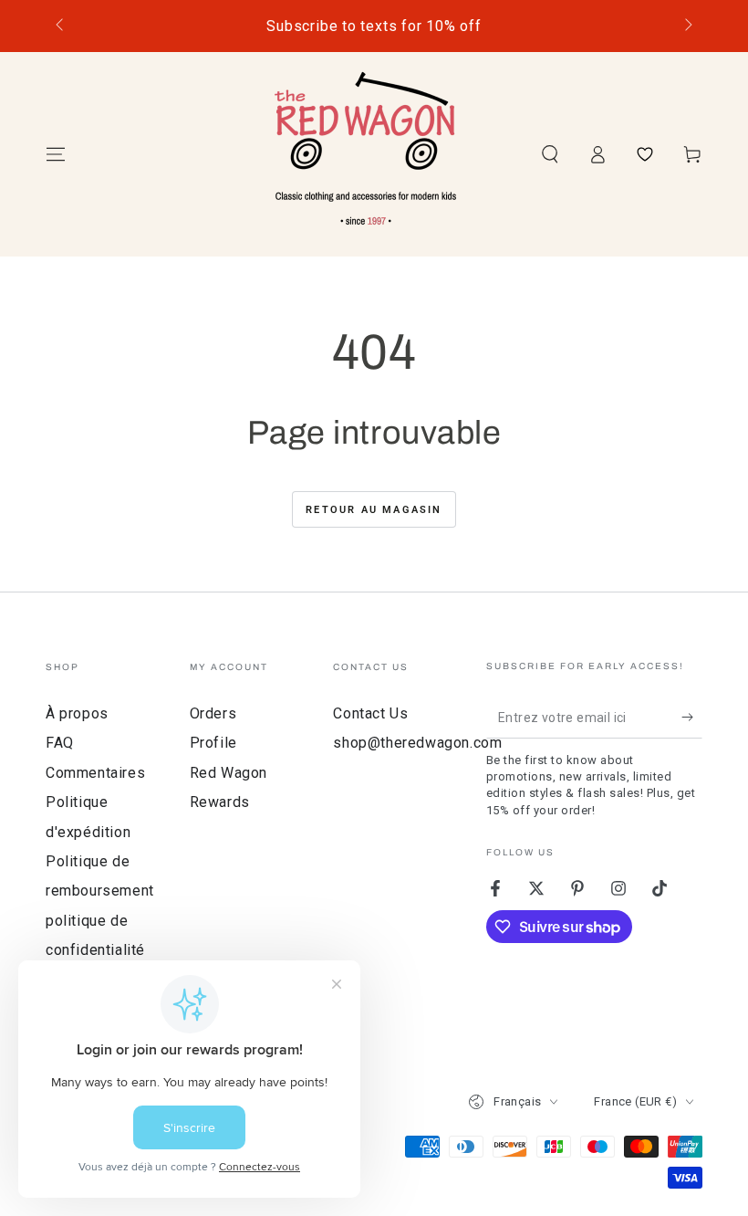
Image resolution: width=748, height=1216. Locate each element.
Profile (213, 742)
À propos (77, 713)
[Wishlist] (645, 154)
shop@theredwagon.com (417, 742)
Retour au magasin (374, 510)
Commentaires (95, 772)
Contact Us (370, 713)
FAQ (60, 742)
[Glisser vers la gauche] (61, 26)
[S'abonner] (691, 717)
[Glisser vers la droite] (686, 26)
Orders (213, 713)
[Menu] (55, 154)
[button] (550, 154)
